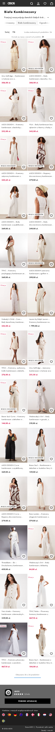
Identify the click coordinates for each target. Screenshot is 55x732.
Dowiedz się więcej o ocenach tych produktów (26, 37)
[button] (3, 714)
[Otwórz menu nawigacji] (4, 3)
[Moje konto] (38, 3)
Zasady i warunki (47, 730)
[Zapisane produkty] (45, 3)
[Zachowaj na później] (24, 70)
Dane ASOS (29, 727)
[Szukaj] (31, 3)
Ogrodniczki (45, 22)
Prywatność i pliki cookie (44, 727)
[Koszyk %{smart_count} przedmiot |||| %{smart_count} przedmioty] (51, 3)
